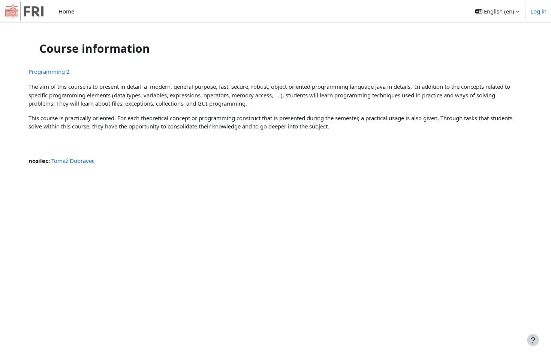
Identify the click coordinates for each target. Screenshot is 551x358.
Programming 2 (49, 71)
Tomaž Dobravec (72, 160)
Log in (538, 11)
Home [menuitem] (66, 11)
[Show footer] (533, 340)
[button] (497, 11)
